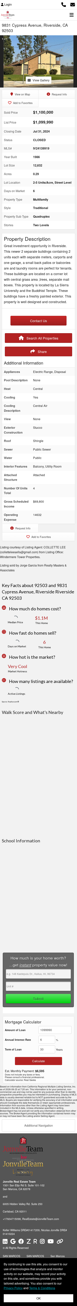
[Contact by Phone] (63, 4)
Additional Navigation (38, 1125)
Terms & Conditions (42, 1288)
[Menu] (71, 14)
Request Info (59, 94)
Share (42, 351)
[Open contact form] (72, 4)
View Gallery (41, 80)
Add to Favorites (22, 103)
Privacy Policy (13, 1288)
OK (38, 1298)
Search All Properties (42, 338)
